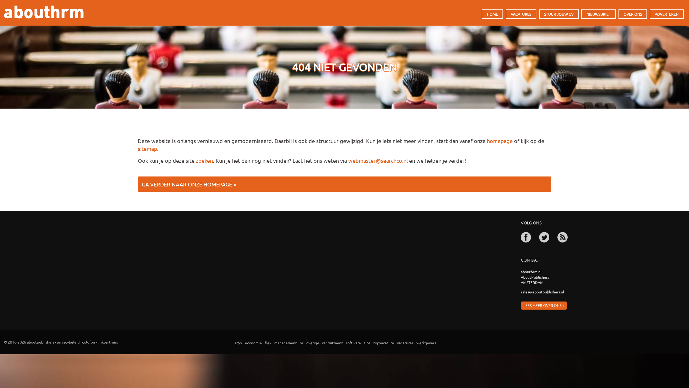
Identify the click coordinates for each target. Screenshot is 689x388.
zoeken (204, 160)
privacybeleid (68, 342)
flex (268, 342)
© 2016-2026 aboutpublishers (29, 342)
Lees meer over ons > (543, 305)
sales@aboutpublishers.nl (542, 291)
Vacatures (521, 14)
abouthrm (44, 12)
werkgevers (426, 342)
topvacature (383, 342)
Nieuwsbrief (598, 14)
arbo (238, 342)
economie (253, 342)
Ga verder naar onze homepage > (189, 184)
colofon (88, 342)
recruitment (332, 342)
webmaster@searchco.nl (378, 160)
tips (367, 342)
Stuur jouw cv (559, 14)
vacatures (405, 342)
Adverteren (667, 14)
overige (312, 342)
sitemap (147, 148)
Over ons (633, 14)
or (301, 342)
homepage (500, 140)
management (285, 342)
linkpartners (107, 342)
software (353, 342)
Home (492, 14)
